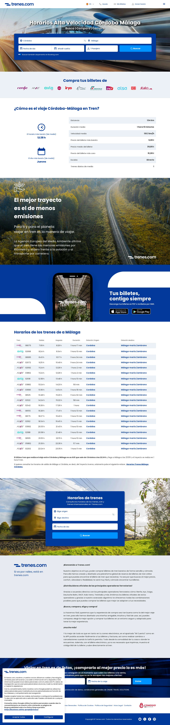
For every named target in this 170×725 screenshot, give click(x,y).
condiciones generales (94, 690)
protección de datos (74, 690)
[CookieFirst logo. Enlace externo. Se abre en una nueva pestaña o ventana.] (15, 672)
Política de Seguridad (103, 705)
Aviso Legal (118, 705)
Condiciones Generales (67, 705)
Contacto (128, 705)
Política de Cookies (86, 705)
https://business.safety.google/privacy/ (21, 709)
